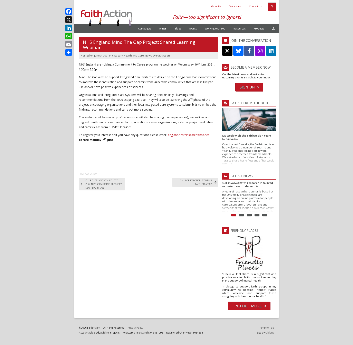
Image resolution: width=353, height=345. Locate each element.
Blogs (178, 28)
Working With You (215, 28)
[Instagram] (260, 51)
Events (193, 28)
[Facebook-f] (249, 51)
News (162, 28)
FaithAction (163, 55)
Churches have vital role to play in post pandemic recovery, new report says (103, 184)
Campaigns (144, 28)
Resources (239, 28)
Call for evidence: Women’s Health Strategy (196, 182)
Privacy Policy (135, 327)
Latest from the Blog (249, 103)
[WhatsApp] (69, 36)
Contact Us (255, 6)
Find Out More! (247, 305)
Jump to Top (267, 327)
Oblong (269, 332)
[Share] (69, 52)
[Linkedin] (271, 51)
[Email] (69, 44)
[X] (69, 20)
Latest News (241, 176)
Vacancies (235, 6)
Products (259, 28)
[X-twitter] (227, 51)
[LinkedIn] (69, 28)
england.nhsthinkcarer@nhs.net (188, 135)
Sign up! (247, 87)
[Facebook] (69, 11)
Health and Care (134, 55)
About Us (215, 6)
